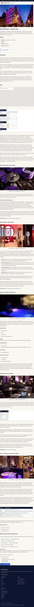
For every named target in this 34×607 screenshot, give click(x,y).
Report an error (10, 554)
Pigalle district (7, 154)
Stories (32, 0)
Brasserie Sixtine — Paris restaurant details (9, 546)
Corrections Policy (3, 593)
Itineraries (24, 0)
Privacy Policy (3, 583)
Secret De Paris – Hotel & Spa (13, 194)
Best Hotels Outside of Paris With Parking (12, 288)
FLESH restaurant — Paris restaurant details (9, 542)
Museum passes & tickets (21, 582)
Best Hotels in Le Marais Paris (10, 449)
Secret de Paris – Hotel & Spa (8, 368)
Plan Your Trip (28, 0)
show (9, 49)
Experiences (15, 0)
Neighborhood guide (21, 583)
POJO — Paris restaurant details (7, 544)
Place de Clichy (29, 211)
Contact (2, 582)
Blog (1, 580)
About (2, 585)
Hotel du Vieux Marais (5, 527)
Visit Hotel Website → (5, 564)
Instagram (2, 596)
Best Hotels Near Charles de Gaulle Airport (13, 218)
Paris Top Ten (4, 569)
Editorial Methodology (4, 591)
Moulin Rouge (17, 211)
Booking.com (22, 191)
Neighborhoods (19, 0)
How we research (3, 554)
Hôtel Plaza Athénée (5, 529)
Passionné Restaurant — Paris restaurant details (10, 539)
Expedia (14, 440)
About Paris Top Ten (4, 590)
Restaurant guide (20, 580)
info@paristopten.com (4, 574)
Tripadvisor (5, 406)
